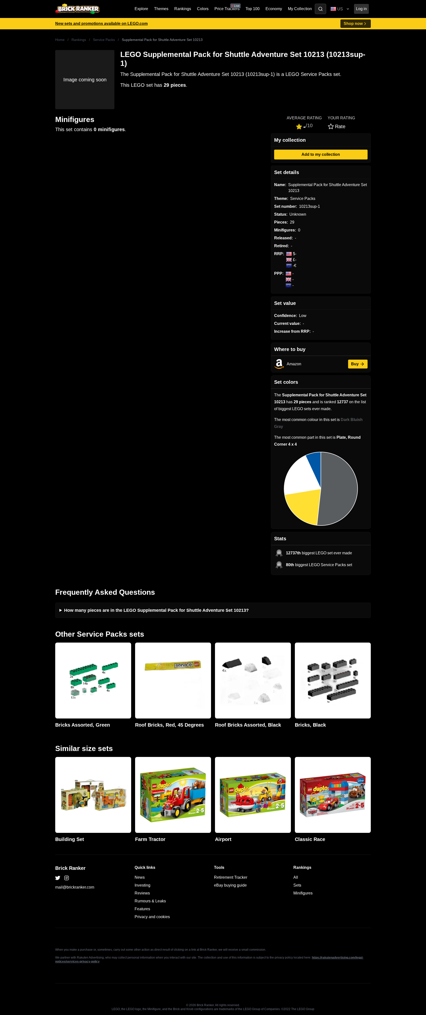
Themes (161, 9)
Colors (203, 9)
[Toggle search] (320, 9)
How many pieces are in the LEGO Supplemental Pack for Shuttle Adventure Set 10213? (156, 610)
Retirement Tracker (230, 877)
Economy (274, 9)
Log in (361, 9)
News (140, 877)
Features (142, 909)
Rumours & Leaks (150, 901)
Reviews (142, 893)
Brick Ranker (70, 868)
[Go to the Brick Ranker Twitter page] (57, 877)
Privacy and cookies (152, 917)
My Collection (300, 9)
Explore (141, 9)
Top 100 (253, 9)
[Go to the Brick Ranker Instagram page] (66, 877)
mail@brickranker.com (74, 887)
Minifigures (303, 893)
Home (60, 40)
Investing (142, 885)
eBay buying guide (230, 885)
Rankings (182, 9)
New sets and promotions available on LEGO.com (101, 23)
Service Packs (104, 40)
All (295, 877)
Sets (297, 885)
